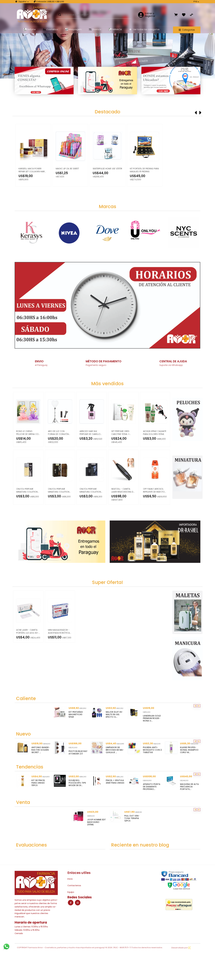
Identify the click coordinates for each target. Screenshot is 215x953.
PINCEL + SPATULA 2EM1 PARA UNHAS (80, 781)
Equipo (70, 892)
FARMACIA (117, 29)
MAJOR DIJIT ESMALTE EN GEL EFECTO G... (114, 714)
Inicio (70, 878)
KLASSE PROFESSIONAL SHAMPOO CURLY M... (152, 750)
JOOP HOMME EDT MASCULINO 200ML (96, 822)
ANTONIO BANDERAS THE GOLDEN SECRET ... (189, 750)
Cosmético (52, 29)
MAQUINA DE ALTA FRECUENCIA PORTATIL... (155, 787)
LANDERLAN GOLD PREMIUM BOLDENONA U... (152, 718)
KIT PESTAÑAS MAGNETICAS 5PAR (76, 714)
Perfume (31, 29)
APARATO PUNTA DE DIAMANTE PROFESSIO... (117, 787)
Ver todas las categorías (146, 29)
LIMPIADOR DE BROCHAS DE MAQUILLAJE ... (78, 750)
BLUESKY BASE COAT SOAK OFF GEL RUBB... (191, 783)
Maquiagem (75, 29)
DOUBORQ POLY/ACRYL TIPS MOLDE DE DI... (42, 783)
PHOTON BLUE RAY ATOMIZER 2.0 (40, 752)
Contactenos (74, 885)
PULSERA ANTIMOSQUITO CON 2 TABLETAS (115, 750)
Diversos (96, 29)
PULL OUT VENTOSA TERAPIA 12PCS (132, 818)
